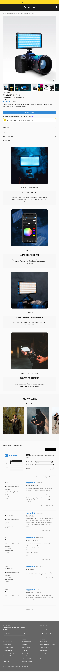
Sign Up (44, 2)
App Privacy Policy (26, 653)
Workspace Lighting (8, 650)
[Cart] (55, 7)
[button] (9, 101)
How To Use (6, 140)
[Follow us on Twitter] (46, 629)
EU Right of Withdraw (27, 661)
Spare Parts (6, 661)
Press (41, 659)
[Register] (24, 633)
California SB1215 (26, 659)
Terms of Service (26, 656)
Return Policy (25, 644)
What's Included (8, 136)
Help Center (43, 641)
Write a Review (50, 450)
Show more (29, 609)
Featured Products (7, 641)
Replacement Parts (8, 656)
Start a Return (43, 650)
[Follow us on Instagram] (50, 629)
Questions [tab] (18, 445)
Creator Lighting (7, 644)
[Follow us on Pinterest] (54, 629)
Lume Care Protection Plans (47, 644)
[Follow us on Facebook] (42, 629)
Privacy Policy (25, 650)
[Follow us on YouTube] (42, 633)
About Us (42, 656)
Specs (4, 132)
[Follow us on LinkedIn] (50, 633)
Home (4, 13)
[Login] (52, 7)
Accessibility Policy (26, 641)
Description (6, 127)
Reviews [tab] (6, 445)
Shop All (5, 659)
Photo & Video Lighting (8, 647)
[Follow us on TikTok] (46, 633)
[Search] (6, 7)
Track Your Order (44, 647)
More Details (29, 120)
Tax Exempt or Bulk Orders (47, 653)
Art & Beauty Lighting (8, 653)
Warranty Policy (26, 647)
